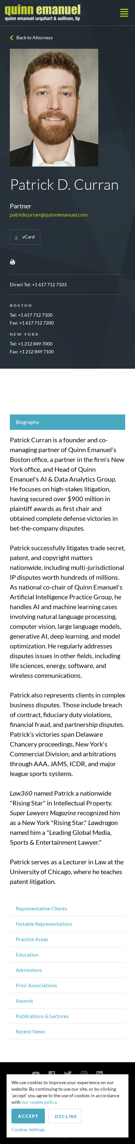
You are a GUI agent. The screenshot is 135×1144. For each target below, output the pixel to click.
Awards (24, 1000)
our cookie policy (39, 1102)
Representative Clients (41, 908)
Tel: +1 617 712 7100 (31, 315)
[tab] (67, 422)
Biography (27, 422)
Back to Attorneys (34, 37)
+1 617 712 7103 (49, 284)
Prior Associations (36, 985)
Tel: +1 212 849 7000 (31, 343)
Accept (28, 1116)
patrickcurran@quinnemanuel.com (48, 214)
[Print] (12, 262)
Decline (66, 1116)
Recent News (30, 1031)
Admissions (29, 970)
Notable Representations (44, 924)
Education (27, 954)
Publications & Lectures (42, 1016)
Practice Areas (32, 939)
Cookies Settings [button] (28, 1129)
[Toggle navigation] (124, 13)
